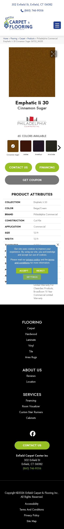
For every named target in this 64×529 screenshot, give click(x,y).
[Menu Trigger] (57, 25)
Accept (24, 270)
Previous (4, 146)
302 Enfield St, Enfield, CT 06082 (32, 4)
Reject (40, 270)
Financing (47, 167)
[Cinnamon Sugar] (13, 146)
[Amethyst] (38, 146)
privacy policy (33, 259)
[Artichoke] (51, 146)
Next (59, 146)
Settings (32, 277)
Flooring (14, 38)
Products (30, 38)
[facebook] (32, 434)
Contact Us (18, 167)
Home (5, 38)
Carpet (22, 38)
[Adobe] (25, 146)
